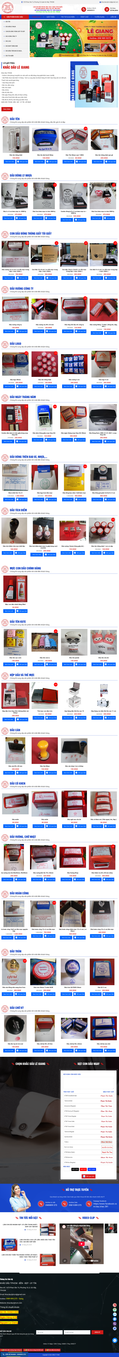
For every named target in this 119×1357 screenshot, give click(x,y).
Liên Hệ (113, 17)
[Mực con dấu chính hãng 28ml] (15, 589)
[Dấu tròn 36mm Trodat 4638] (15, 972)
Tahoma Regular (69, 1131)
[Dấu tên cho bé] (103, 642)
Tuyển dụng (99, 17)
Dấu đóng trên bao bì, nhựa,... (14, 51)
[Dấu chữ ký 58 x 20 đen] (45, 1028)
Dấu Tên (7, 21)
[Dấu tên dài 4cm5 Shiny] (103, 139)
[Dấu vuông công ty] (15, 309)
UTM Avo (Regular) (69, 1162)
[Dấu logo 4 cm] (103, 364)
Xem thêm (7, 109)
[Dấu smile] (15, 804)
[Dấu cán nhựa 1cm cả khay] (74, 750)
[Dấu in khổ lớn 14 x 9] (15, 477)
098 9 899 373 (75, 1205)
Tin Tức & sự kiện (68, 17)
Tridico (66, 1142)
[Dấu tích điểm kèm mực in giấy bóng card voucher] (15, 530)
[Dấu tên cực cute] (15, 642)
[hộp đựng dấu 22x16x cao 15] (74, 695)
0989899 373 (51, 1205)
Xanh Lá (67, 1169)
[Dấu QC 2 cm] (74, 972)
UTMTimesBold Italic (70, 1095)
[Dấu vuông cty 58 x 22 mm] (45, 309)
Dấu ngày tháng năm (11, 46)
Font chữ (84, 17)
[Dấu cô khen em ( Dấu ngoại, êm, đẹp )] (103, 804)
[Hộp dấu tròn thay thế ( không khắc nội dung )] (15, 695)
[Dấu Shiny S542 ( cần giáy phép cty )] (103, 972)
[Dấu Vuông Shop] (45, 857)
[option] (28, 1231)
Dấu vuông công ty (11, 36)
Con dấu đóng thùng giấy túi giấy (15, 31)
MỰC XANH (92, 1169)
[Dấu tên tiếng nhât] (74, 139)
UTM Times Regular (70, 1116)
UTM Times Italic (69, 1121)
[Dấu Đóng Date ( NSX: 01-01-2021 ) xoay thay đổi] (74, 417)
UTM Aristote (68, 1157)
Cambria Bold (68, 1137)
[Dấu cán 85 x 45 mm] (15, 750)
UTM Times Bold (69, 1126)
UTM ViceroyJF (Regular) (71, 1111)
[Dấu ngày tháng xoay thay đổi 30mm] (45, 417)
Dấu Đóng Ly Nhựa (10, 26)
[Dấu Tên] (15, 139)
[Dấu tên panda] (74, 642)
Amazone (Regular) (70, 1106)
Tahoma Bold (68, 1101)
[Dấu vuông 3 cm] (74, 364)
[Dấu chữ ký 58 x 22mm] (74, 1028)
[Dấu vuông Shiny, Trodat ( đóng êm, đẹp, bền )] (104, 309)
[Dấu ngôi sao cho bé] (74, 804)
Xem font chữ (9, 161)
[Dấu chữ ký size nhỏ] (103, 1028)
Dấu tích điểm (9, 55)
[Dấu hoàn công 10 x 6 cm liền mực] (74, 913)
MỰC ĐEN (75, 1169)
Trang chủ (36, 17)
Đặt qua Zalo (23, 161)
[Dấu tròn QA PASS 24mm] (45, 972)
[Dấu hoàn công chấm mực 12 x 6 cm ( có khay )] (45, 913)
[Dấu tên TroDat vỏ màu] (45, 139)
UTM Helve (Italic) (69, 1152)
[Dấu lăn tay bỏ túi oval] (15, 1028)
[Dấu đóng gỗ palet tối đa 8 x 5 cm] (103, 477)
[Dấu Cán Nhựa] (45, 750)
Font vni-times (68, 1147)
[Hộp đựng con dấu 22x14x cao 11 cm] (103, 695)
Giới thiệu (51, 17)
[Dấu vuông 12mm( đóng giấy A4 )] (45, 530)
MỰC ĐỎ (83, 1169)
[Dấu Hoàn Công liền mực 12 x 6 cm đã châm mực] (104, 913)
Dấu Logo (8, 41)
